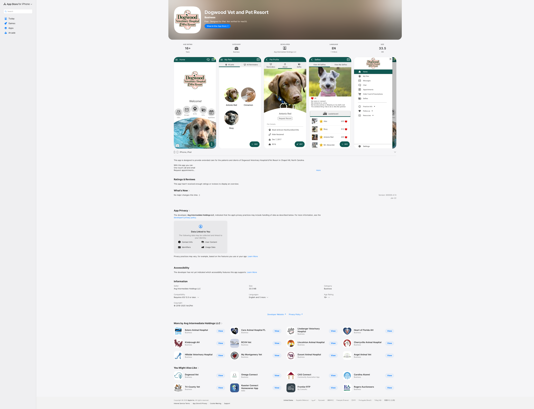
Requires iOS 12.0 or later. (185, 297)
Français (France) (343, 400)
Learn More (253, 256)
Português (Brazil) (365, 400)
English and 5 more (257, 297)
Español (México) (302, 400)
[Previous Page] (171, 343)
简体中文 (330, 400)
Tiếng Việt (377, 400)
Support (227, 403)
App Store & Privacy (200, 403)
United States (288, 400)
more (318, 170)
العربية (313, 400)
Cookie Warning (215, 403)
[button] (18, 19)
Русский (321, 400)
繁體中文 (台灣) (389, 400)
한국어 (354, 400)
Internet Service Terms (182, 403)
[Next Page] (399, 343)
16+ (325, 297)
